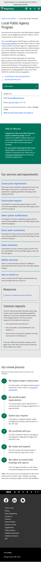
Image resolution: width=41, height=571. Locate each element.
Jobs (6, 538)
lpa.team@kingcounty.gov (16, 98)
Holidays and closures (12, 533)
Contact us (9, 133)
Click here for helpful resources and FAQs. (18, 295)
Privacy (7, 511)
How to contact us (9, 274)
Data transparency (11, 513)
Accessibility (8, 553)
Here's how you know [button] (21, 4)
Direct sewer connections (13, 230)
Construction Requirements (14, 155)
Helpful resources (9, 260)
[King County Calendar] (26, 8)
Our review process (12, 80)
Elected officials (10, 522)
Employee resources (11, 536)
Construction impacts (11, 200)
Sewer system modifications (14, 215)
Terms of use (9, 508)
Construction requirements (13, 183)
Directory (8, 519)
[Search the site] (35, 8)
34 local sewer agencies (9, 43)
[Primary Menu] (39, 8)
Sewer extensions (9, 245)
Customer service (10, 525)
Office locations (10, 530)
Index (8, 492)
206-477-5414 (13, 102)
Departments (9, 527)
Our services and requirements (17, 76)
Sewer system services (8, 18)
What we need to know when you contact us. (18, 113)
